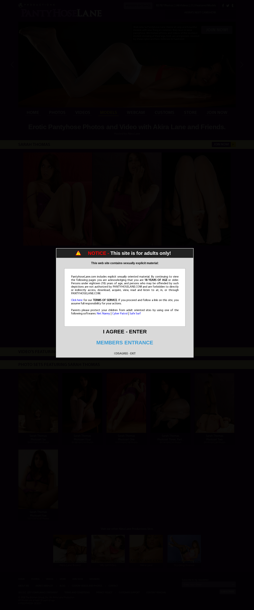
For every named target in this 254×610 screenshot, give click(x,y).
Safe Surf (135, 313)
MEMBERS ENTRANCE (124, 342)
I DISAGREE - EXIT (125, 353)
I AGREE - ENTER (125, 332)
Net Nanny (103, 313)
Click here (77, 300)
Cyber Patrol (120, 313)
